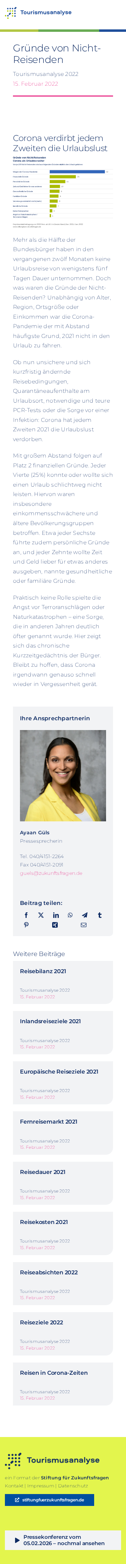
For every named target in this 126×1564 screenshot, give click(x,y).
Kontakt (14, 1485)
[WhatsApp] (70, 915)
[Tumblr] (99, 915)
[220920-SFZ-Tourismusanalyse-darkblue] (52, 1455)
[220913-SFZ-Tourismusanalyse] (38, 9)
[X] (41, 915)
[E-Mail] (83, 925)
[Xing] (55, 925)
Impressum (40, 1485)
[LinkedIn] (56, 915)
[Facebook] (26, 915)
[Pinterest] (26, 925)
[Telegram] (84, 915)
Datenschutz (73, 1485)
